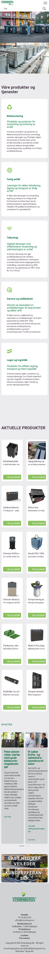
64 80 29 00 (26, 917)
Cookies (24, 935)
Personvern (24, 938)
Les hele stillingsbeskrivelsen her (36, 829)
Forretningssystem (12, 948)
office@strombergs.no (24, 920)
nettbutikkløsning (30, 948)
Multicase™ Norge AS (25, 951)
